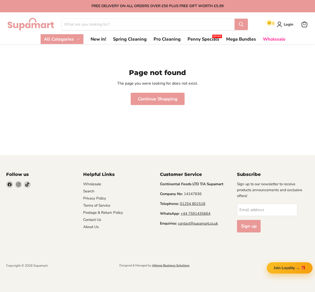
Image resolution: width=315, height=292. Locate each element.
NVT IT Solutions (14, 270)
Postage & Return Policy (103, 212)
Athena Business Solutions (170, 265)
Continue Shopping (157, 99)
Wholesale (92, 184)
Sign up (249, 226)
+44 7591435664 (195, 213)
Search (88, 191)
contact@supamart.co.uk (198, 223)
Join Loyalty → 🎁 (290, 268)
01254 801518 (192, 203)
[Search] (241, 24)
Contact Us (92, 219)
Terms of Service (96, 205)
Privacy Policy (94, 198)
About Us (91, 226)
